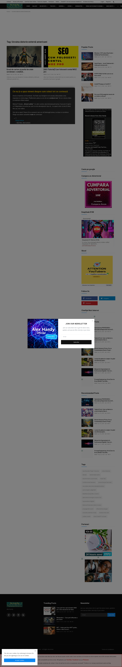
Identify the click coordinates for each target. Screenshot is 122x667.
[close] (35, 651)
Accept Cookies (19, 660)
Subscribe (76, 342)
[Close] (92, 321)
